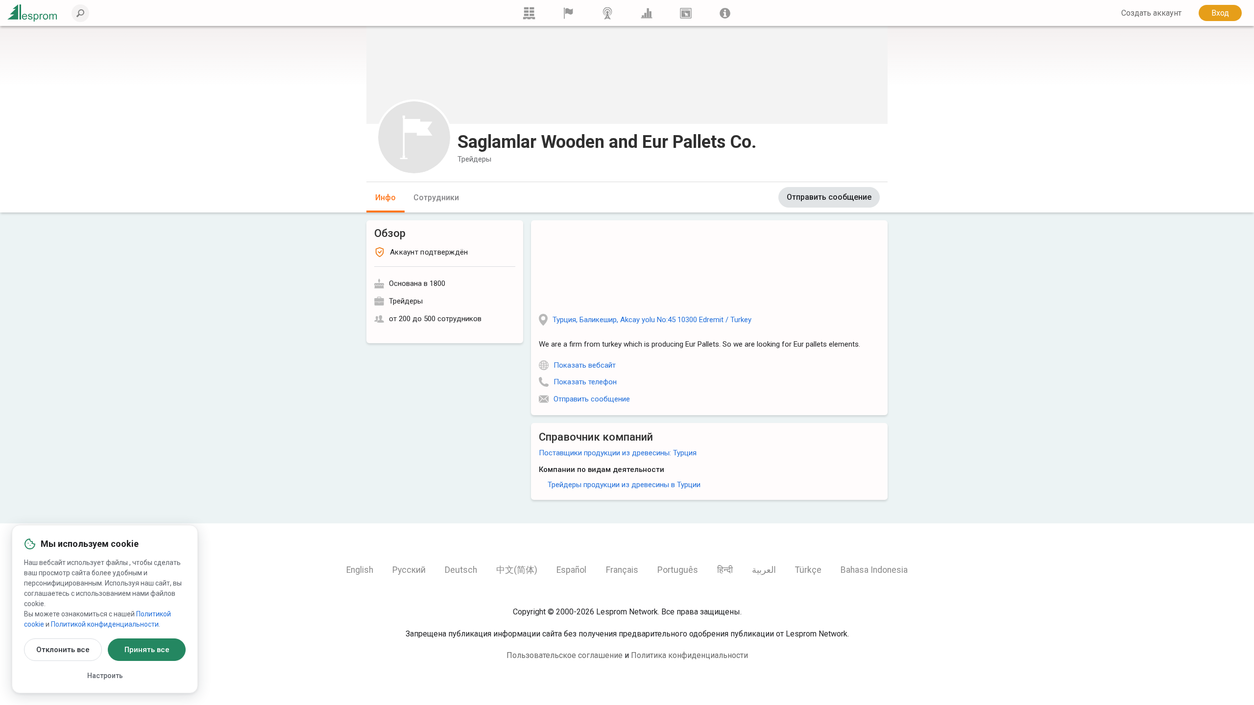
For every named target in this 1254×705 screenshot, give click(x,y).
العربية (764, 570)
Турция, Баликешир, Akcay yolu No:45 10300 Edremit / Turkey (652, 319)
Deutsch (461, 570)
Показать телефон (585, 381)
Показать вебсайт (585, 365)
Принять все (146, 649)
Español (571, 570)
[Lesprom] (725, 13)
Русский (409, 570)
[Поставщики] (568, 13)
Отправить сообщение (829, 197)
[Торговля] (529, 13)
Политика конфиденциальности (689, 655)
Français (622, 570)
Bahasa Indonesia (874, 570)
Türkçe (808, 570)
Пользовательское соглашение (564, 655)
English (359, 570)
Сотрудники (436, 197)
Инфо (385, 197)
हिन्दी (725, 570)
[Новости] (607, 13)
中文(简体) (516, 570)
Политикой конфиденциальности (105, 624)
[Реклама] (686, 13)
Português (677, 570)
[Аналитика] (646, 13)
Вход (1220, 13)
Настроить (105, 676)
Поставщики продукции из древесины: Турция (618, 452)
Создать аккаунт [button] (1151, 13)
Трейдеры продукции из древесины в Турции (624, 484)
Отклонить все (63, 649)
